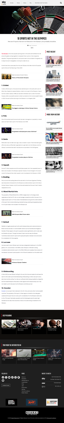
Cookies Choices (5, 385)
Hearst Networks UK (15, 418)
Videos (24, 2)
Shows (18, 2)
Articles (11, 2)
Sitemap (23, 389)
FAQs (23, 384)
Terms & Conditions (26, 391)
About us (23, 377)
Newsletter (24, 378)
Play (31, 2)
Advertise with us (25, 380)
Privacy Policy (24, 387)
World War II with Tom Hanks (41, 2)
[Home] (3, 3)
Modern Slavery (25, 392)
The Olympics (5, 53)
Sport (32, 47)
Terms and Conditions (51, 418)
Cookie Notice (24, 382)
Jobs (23, 385)
